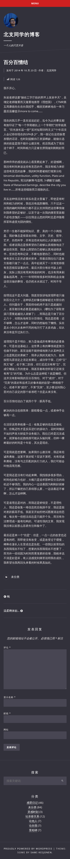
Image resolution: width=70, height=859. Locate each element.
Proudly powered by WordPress (28, 848)
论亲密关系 (32, 816)
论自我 (33, 825)
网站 (6, 729)
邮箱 (7, 713)
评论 (7, 647)
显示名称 (10, 697)
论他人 (33, 821)
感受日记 (32, 803)
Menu (35, 3)
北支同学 (51, 70)
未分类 (15, 577)
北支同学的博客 (22, 34)
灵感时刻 (33, 812)
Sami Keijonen (41, 852)
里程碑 (33, 830)
